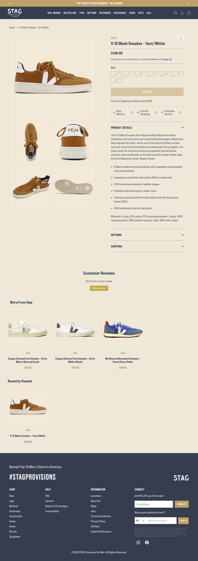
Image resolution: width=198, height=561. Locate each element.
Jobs (93, 511)
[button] (188, 3)
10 (141, 73)
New (11, 495)
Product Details (121, 127)
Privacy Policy (98, 521)
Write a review (99, 288)
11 (153, 73)
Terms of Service (172, 536)
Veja (114, 38)
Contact (49, 501)
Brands (13, 531)
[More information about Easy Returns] (131, 112)
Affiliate (95, 526)
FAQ (47, 495)
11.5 (166, 73)
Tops (11, 501)
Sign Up (182, 504)
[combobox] (140, 520)
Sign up (183, 520)
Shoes (12, 521)
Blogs (94, 506)
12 (178, 73)
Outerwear (14, 511)
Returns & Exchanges (56, 506)
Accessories (15, 516)
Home (12, 27)
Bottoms (13, 506)
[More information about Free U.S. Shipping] (156, 112)
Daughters (14, 536)
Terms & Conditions (101, 516)
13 (116, 80)
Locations (96, 495)
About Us (95, 501)
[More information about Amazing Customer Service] (180, 112)
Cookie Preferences (101, 531)
